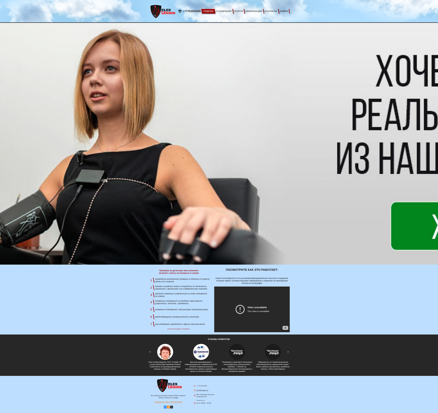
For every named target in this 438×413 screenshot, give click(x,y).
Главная (208, 11)
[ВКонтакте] (165, 407)
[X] (171, 407)
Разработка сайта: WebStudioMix (168, 402)
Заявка (284, 11)
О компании (223, 11)
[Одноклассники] (168, 407)
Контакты (271, 11)
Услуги (238, 11)
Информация (253, 11)
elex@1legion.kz (202, 390)
